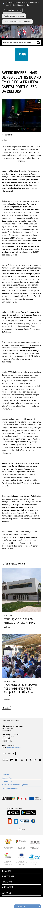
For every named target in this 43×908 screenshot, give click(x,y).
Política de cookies (22, 5)
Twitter (22, 760)
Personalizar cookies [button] (12, 10)
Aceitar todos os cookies (14, 16)
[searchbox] (21, 42)
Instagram (16, 760)
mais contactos (8, 753)
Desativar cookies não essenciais (17, 21)
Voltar (7, 708)
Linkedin (11, 760)
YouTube (35, 760)
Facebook (26, 760)
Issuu (31, 760)
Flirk (40, 760)
